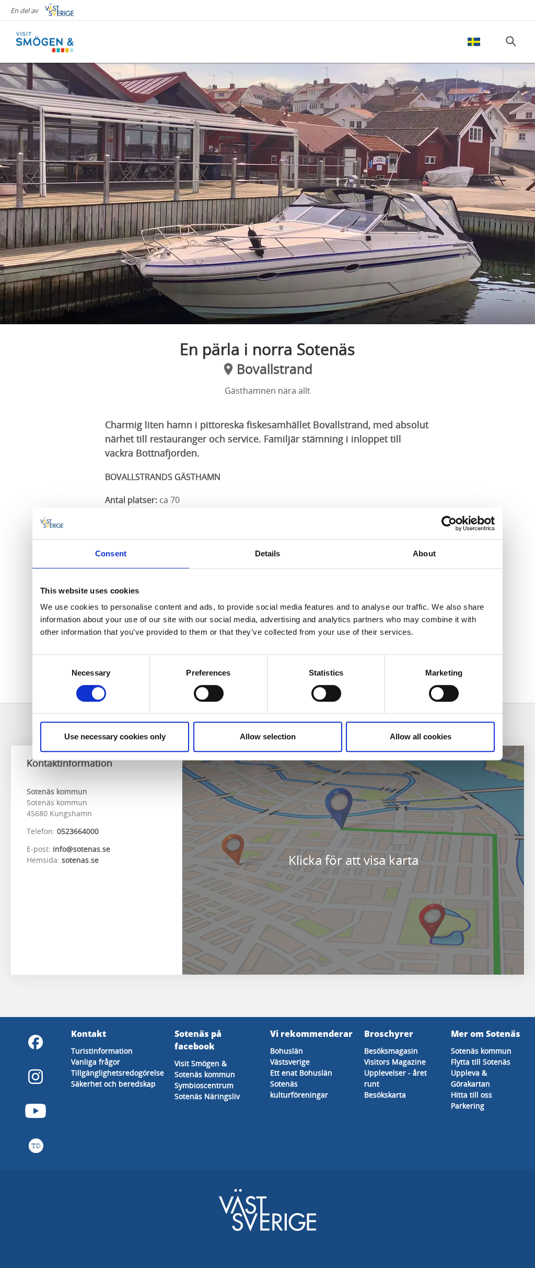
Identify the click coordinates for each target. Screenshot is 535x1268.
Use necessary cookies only (115, 736)
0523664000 (78, 831)
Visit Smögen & (201, 1063)
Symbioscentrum (204, 1085)
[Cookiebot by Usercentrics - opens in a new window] (449, 523)
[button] (267, 193)
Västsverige (290, 1062)
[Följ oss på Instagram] (35, 1076)
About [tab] (424, 553)
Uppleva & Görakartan (470, 1078)
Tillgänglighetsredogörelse (117, 1073)
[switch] (209, 693)
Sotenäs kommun (205, 1074)
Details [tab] (268, 553)
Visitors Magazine (395, 1062)
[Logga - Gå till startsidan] (52, 41)
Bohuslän (286, 1051)
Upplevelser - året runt (395, 1078)
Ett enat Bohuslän (301, 1073)
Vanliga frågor (95, 1062)
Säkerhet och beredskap (113, 1084)
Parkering (467, 1106)
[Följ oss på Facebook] (35, 1042)
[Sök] (511, 41)
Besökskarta (385, 1095)
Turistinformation (102, 1051)
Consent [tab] (110, 553)
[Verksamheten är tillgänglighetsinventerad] (35, 1145)
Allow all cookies (420, 736)
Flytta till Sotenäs (480, 1062)
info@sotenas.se (81, 849)
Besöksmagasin (391, 1051)
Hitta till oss (471, 1095)
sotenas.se (80, 860)
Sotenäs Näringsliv (207, 1096)
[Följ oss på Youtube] (35, 1111)
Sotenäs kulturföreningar (299, 1089)
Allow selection (268, 736)
